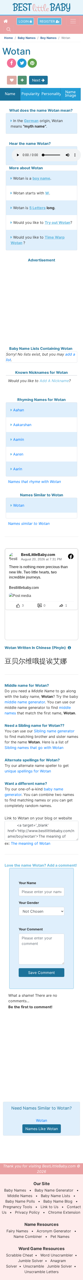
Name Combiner (28, 1236)
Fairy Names (17, 1231)
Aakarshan (22, 424)
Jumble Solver (30, 1260)
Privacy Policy (27, 1212)
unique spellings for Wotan (28, 771)
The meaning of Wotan (30, 843)
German (31, 120)
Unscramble (33, 1266)
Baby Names (27, 38)
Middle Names (19, 1195)
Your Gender (29, 903)
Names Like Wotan (41, 1128)
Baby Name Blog (57, 1201)
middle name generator (25, 702)
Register (48, 21)
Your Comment (31, 929)
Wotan (18, 505)
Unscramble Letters (41, 1271)
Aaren (18, 454)
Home (8, 38)
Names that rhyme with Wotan (34, 481)
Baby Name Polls (20, 1201)
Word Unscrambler (56, 1255)
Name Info (10, 95)
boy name (41, 178)
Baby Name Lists (55, 1195)
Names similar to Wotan (29, 523)
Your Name (27, 883)
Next (37, 80)
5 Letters (37, 207)
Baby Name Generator (54, 1190)
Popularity (30, 93)
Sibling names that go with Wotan (34, 747)
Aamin (18, 439)
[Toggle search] (8, 29)
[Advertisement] (41, 304)
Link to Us (49, 1206)
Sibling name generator (54, 731)
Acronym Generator (54, 1231)
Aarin (17, 469)
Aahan (18, 410)
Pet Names (59, 1236)
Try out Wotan (57, 222)
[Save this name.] (12, 80)
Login (24, 21)
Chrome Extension (64, 1212)
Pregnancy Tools (17, 1206)
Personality (50, 93)
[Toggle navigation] (73, 21)
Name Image (70, 94)
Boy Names (48, 38)
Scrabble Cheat (19, 1255)
